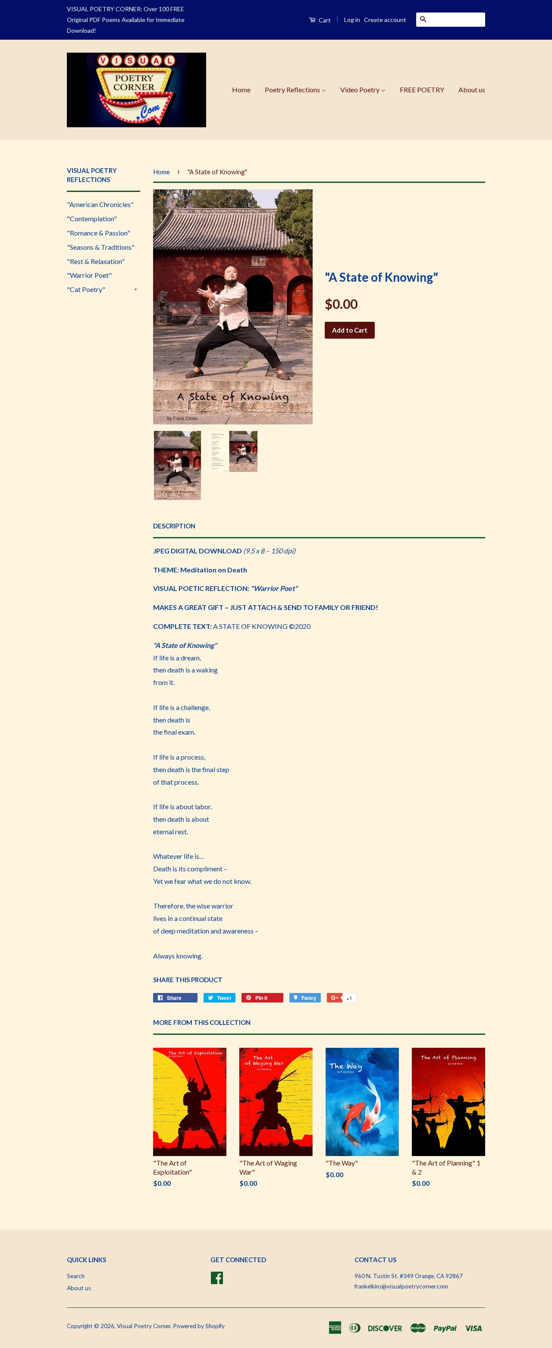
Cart (324, 20)
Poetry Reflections (293, 89)
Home (241, 89)
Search (76, 1276)
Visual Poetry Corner (143, 1326)
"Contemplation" (92, 218)
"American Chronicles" (100, 204)
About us (471, 89)
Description (174, 526)
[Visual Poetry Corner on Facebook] (216, 1276)
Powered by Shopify (199, 1326)
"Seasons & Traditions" (101, 247)
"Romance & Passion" (98, 233)
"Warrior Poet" (89, 275)
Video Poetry (360, 89)
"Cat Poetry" (86, 289)
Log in (352, 19)
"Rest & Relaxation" (96, 261)
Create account (385, 19)
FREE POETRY (422, 89)
